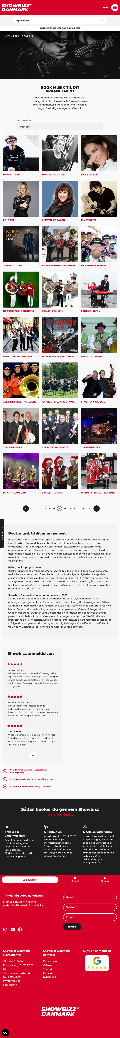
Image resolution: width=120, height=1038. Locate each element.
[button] (114, 7)
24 (83, 508)
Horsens (48, 972)
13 (45, 508)
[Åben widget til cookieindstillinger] (5, 1032)
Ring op (105, 881)
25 (88, 508)
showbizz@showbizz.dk (17, 972)
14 (49, 508)
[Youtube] (13, 929)
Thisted (47, 969)
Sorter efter (24, 120)
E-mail (75, 881)
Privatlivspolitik (12, 980)
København (50, 961)
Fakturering (10, 984)
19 (74, 508)
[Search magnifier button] (103, 20)
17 (65, 508)
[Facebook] (20, 929)
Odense (47, 965)
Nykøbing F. (50, 976)
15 (54, 508)
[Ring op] (105, 878)
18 (70, 508)
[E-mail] (75, 878)
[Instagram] (5, 929)
